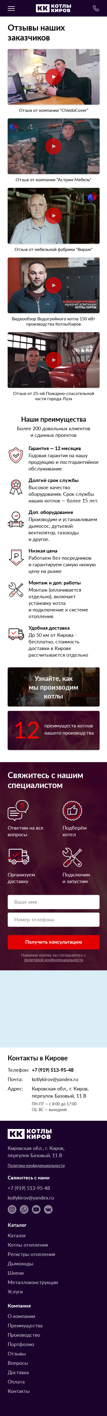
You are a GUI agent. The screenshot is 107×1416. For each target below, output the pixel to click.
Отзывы (17, 1353)
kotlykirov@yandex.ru (55, 1079)
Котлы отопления (28, 1244)
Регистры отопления (31, 1253)
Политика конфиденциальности (36, 1165)
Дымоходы (20, 1263)
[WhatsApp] (24, 1209)
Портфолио (21, 1344)
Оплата (16, 1381)
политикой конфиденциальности (53, 959)
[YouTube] (36, 1209)
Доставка (18, 1372)
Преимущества (25, 1325)
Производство (24, 1334)
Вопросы (18, 1362)
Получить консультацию (53, 941)
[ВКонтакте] (48, 1209)
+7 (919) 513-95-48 (53, 1069)
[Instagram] (12, 1209)
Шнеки (16, 1272)
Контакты (19, 1390)
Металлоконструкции (33, 1282)
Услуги (15, 1291)
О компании (21, 1315)
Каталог (17, 1235)
